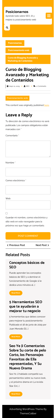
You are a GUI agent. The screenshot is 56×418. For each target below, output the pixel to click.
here (46, 105)
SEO (27, 86)
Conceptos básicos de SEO (27, 265)
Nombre (11, 162)
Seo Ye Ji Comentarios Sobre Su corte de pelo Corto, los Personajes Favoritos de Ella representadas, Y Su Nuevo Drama (27, 357)
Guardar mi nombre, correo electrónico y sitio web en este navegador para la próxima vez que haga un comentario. (26, 221)
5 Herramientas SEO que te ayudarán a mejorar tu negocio (25, 306)
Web (8, 198)
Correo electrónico (16, 180)
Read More (16, 294)
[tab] (49, 16)
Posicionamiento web (18, 50)
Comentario (12, 135)
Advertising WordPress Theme (26, 409)
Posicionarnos (17, 12)
